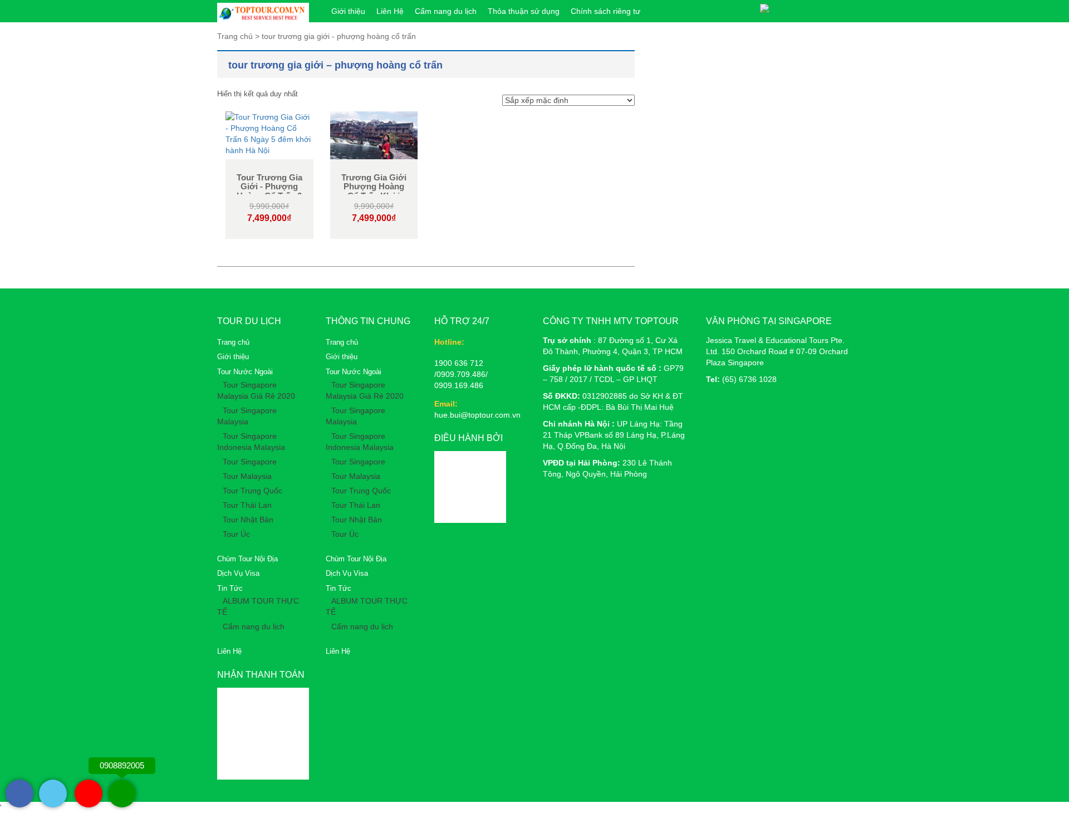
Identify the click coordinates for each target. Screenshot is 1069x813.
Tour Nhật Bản (248, 519)
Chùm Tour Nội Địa (247, 559)
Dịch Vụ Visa (238, 573)
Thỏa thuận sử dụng (524, 11)
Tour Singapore (250, 461)
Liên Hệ (390, 11)
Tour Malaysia (247, 476)
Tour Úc (236, 534)
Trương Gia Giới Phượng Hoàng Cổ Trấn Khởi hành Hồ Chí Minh (374, 191)
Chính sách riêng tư (605, 11)
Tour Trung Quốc (252, 490)
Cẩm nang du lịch (446, 11)
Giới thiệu (348, 11)
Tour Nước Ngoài (245, 372)
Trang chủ (233, 342)
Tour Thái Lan (247, 505)
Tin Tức (230, 588)
